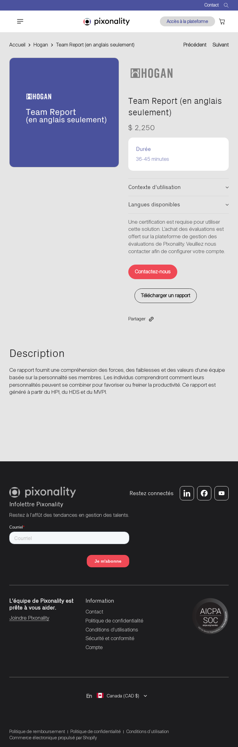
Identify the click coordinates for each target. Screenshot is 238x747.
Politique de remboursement (37, 731)
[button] (17, 21)
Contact (211, 5)
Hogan (40, 45)
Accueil (17, 45)
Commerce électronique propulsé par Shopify (53, 737)
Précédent (194, 45)
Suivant (221, 45)
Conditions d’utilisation (147, 731)
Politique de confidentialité (95, 731)
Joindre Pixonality (29, 617)
